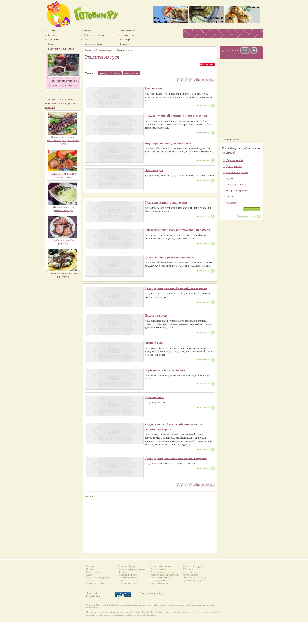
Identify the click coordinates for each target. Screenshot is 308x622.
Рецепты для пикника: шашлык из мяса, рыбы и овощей (61, 103)
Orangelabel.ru (93, 596)
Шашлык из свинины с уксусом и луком (63, 175)
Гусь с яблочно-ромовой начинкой (169, 256)
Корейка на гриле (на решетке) (63, 241)
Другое (229, 196)
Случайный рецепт (160, 583)
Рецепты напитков (127, 583)
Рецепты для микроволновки (164, 574)
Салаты (90, 566)
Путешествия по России (195, 580)
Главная (88, 50)
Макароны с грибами (237, 190)
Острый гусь (154, 342)
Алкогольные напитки (161, 566)
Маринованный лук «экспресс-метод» (63, 208)
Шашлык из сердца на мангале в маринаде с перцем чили (63, 140)
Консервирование (95, 583)
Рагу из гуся (153, 88)
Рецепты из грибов (127, 577)
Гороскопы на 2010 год (194, 577)
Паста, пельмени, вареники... (132, 569)
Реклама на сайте (191, 574)
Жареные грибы (234, 160)
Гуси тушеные (131, 73)
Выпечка (90, 569)
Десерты (122, 572)
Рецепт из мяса (93, 572)
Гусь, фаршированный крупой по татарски (176, 288)
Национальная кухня (160, 577)
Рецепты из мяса (124, 50)
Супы (89, 574)
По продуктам (157, 580)
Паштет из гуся (156, 315)
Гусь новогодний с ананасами (166, 202)
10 (213, 79)
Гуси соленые (154, 397)
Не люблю (231, 202)
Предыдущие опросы (246, 216)
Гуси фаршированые (110, 73)
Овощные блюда (126, 566)
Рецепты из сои (158, 569)
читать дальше (203, 105)
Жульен (230, 178)
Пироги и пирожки (236, 184)
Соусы (121, 580)
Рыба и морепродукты (97, 577)
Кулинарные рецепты (104, 50)
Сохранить (208, 64)
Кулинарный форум (192, 566)
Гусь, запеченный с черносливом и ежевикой (177, 115)
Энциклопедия (190, 572)
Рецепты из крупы (127, 574)
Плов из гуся (154, 170)
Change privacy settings (151, 593)
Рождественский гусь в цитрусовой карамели (177, 229)
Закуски (90, 580)
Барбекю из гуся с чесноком (165, 369)
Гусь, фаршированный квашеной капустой (176, 458)
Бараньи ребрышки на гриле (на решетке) (63, 275)
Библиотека (188, 569)
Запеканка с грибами (237, 172)
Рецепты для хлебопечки (162, 572)
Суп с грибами (234, 166)
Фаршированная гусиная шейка (168, 142)
